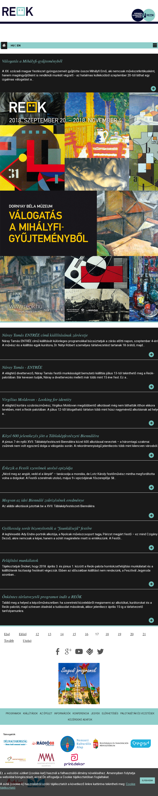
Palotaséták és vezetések (137, 713)
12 (37, 634)
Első (7, 634)
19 (119, 634)
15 (74, 634)
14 (62, 634)
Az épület (46, 713)
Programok (13, 713)
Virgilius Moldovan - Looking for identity (36, 399)
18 (107, 634)
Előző (23, 634)
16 (86, 634)
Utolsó (27, 640)
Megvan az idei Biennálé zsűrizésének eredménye (43, 500)
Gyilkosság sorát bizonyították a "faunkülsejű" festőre (47, 528)
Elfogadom (147, 780)
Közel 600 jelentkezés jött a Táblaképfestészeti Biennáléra (50, 435)
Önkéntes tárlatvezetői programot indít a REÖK (42, 596)
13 (49, 634)
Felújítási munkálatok (20, 560)
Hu (13, 45)
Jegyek (95, 713)
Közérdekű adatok (80, 719)
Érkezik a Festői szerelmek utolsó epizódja (37, 467)
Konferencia (81, 713)
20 (132, 634)
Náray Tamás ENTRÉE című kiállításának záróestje (45, 335)
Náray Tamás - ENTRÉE (22, 367)
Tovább (9, 640)
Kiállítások (30, 713)
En (19, 45)
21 (144, 634)
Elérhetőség (110, 713)
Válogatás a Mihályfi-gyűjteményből (32, 61)
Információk (62, 713)
